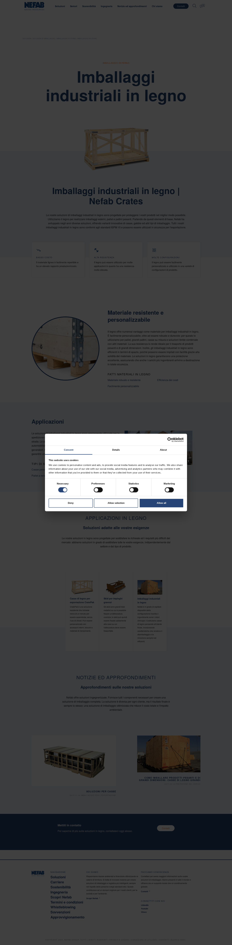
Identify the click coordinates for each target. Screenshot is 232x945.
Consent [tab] (68, 449)
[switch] (98, 489)
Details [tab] (116, 449)
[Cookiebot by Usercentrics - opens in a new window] (170, 439)
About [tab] (163, 449)
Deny (71, 503)
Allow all (161, 503)
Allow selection (116, 503)
